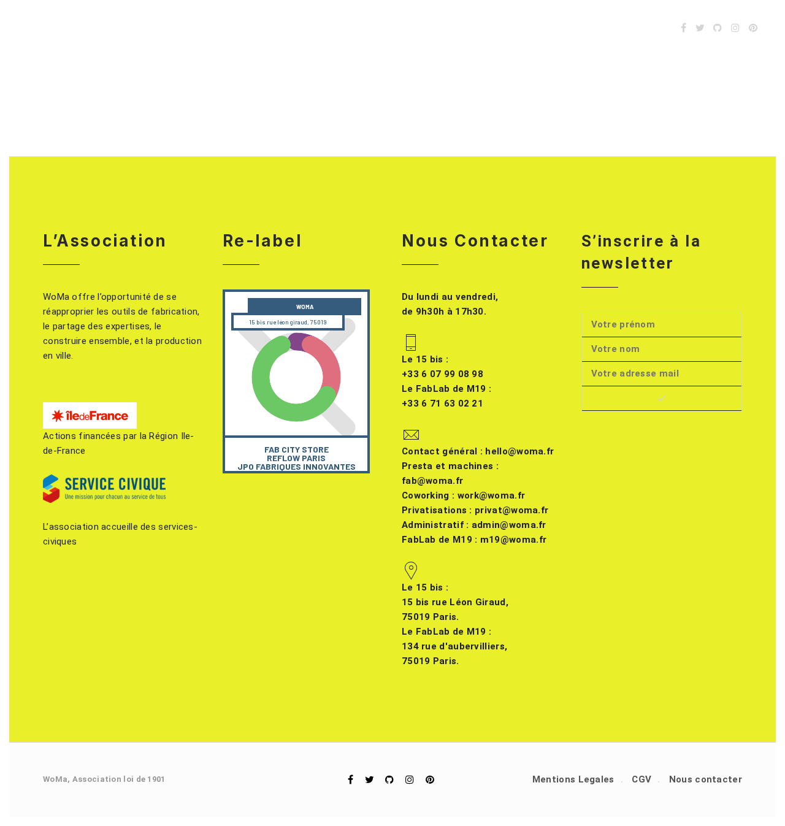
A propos (635, 27)
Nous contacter (705, 779)
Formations (510, 27)
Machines (380, 27)
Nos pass (442, 27)
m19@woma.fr (474, 539)
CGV (641, 779)
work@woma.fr (463, 495)
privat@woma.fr (475, 510)
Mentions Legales (573, 779)
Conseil (577, 27)
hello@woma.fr (478, 451)
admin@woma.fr (474, 524)
